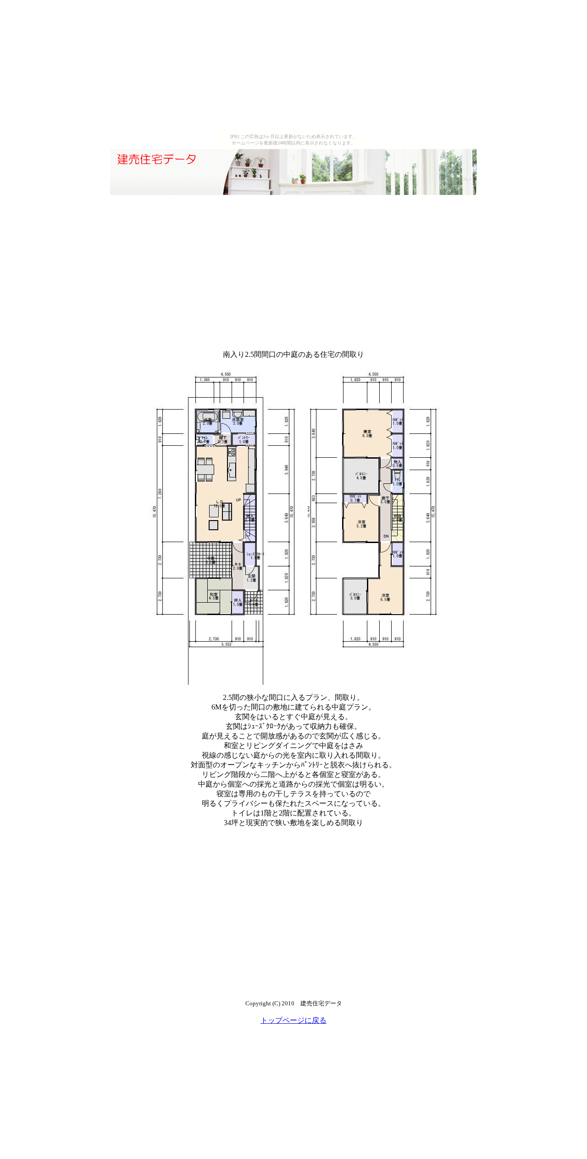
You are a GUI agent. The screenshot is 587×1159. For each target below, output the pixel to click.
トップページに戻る (293, 1020)
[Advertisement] (293, 68)
